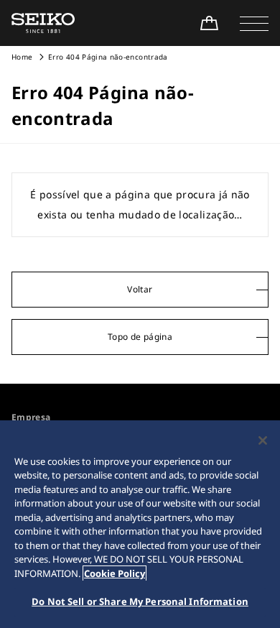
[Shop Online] (209, 23)
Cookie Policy (114, 573)
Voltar (139, 289)
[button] (254, 23)
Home (21, 57)
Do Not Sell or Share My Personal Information (140, 601)
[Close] (263, 440)
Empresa (30, 417)
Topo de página (140, 337)
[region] (140, 524)
